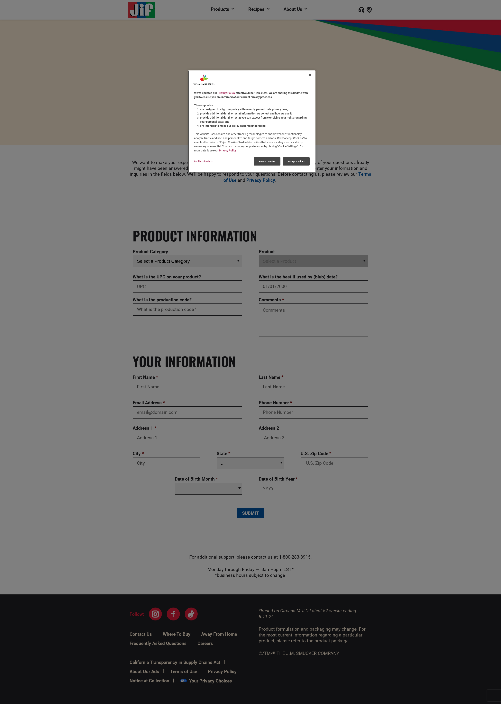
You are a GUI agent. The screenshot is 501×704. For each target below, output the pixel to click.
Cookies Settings (203, 161)
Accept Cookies (296, 161)
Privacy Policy (226, 93)
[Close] (310, 75)
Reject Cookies (267, 161)
